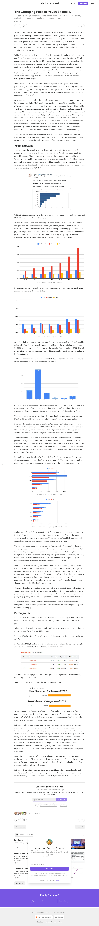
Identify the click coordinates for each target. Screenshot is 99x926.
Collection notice (62, 912)
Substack (40, 922)
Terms (53, 912)
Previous (22, 827)
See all (18, 883)
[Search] (71, 3)
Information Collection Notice (48, 875)
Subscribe (83, 3)
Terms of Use (59, 873)
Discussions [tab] (29, 834)
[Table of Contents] (2, 463)
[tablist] (24, 835)
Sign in (93, 3)
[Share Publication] (75, 3)
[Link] (11, 29)
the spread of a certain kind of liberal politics (35, 47)
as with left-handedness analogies (31, 532)
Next (78, 827)
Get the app (59, 917)
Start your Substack (44, 917)
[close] (68, 839)
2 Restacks (37, 813)
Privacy (48, 912)
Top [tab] (16, 834)
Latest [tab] (22, 834)
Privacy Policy (64, 875)
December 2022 (23, 644)
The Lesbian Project (46, 150)
